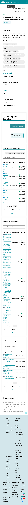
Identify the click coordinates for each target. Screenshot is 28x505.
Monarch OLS (7, 487)
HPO (7, 466)
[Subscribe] (21, 493)
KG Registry (6, 497)
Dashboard (18, 450)
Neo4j (16, 427)
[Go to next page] (16, 210)
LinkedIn (14, 492)
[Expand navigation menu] (26, 2)
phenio (5, 90)
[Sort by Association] (17, 162)
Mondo (8, 459)
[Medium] (22, 496)
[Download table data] (12, 213)
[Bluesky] (22, 501)
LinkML (16, 465)
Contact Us (9, 428)
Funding (8, 432)
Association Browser (18, 453)
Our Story (8, 421)
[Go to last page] (19, 210)
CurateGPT (18, 477)
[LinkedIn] (21, 498)
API (16, 425)
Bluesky (14, 497)
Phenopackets (19, 480)
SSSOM (17, 468)
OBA (7, 471)
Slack (14, 487)
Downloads (18, 423)
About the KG (18, 445)
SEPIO (7, 478)
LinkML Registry (5, 500)
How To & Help (19, 434)
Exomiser (17, 461)
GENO (7, 475)
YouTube (14, 494)
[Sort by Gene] (7, 162)
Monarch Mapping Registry (5, 491)
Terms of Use (18, 441)
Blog (13, 490)
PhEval (16, 463)
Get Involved (15, 485)
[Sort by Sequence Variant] (15, 352)
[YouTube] (24, 498)
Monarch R (18, 430)
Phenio (8, 468)
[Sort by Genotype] (10, 232)
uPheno (8, 464)
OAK (16, 470)
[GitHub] (24, 496)
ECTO (7, 480)
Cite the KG (18, 443)
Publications (9, 430)
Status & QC (18, 432)
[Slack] (24, 493)
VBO (7, 473)
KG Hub (5, 495)
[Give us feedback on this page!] (26, 413)
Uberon (8, 461)
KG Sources (18, 448)
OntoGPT (17, 475)
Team (7, 423)
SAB (7, 425)
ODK (16, 473)
